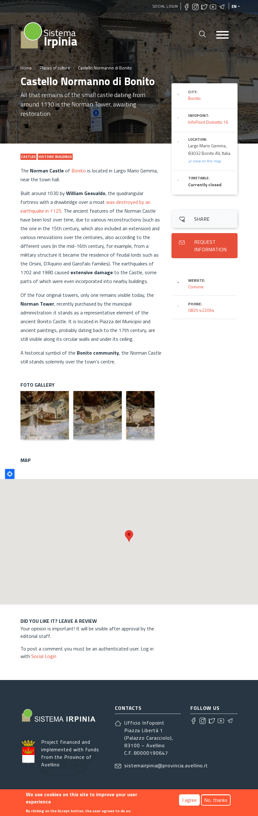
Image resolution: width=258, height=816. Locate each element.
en (234, 6)
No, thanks (215, 800)
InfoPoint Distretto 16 (208, 122)
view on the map (206, 161)
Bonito (79, 170)
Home (26, 67)
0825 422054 (201, 310)
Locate (9, 474)
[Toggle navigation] (222, 35)
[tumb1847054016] (44, 415)
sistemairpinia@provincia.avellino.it (166, 765)
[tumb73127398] (97, 415)
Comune (196, 286)
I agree (189, 800)
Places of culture (55, 67)
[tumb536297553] (150, 415)
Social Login (165, 6)
